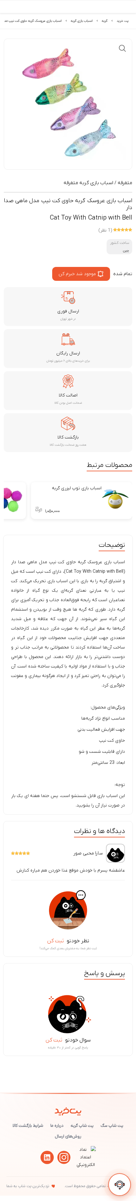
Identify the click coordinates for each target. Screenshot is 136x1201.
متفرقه (125, 183)
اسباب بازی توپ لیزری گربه (77, 488)
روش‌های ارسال (68, 1136)
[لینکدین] (47, 1157)
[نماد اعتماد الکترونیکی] (86, 1165)
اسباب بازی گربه (82, 21)
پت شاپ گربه (82, 1125)
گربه (105, 21)
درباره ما (57, 1125)
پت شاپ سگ (112, 1125)
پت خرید (122, 21)
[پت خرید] (68, 1110)
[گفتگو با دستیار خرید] (119, 1184)
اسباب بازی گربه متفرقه (88, 183)
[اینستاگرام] (64, 1157)
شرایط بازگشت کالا (28, 1125)
